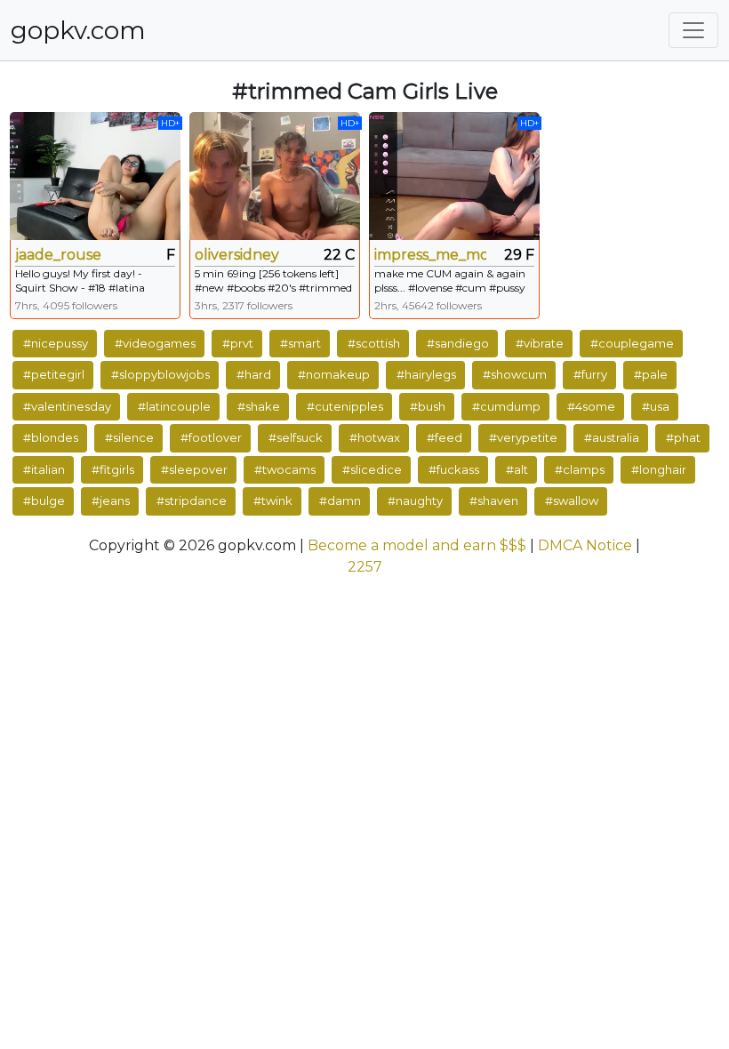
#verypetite (523, 437)
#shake (258, 406)
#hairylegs (426, 374)
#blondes (50, 437)
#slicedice (372, 469)
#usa (655, 406)
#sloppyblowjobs (160, 374)
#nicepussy (55, 343)
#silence (129, 437)
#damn (340, 500)
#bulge (44, 500)
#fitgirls (113, 469)
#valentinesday (67, 406)
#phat (683, 437)
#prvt (237, 343)
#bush (427, 406)
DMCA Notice (585, 545)
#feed (444, 437)
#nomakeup (334, 374)
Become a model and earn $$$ (417, 545)
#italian (44, 469)
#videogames (155, 343)
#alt (517, 469)
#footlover (211, 437)
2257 (365, 566)
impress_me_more (430, 254)
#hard (253, 374)
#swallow (571, 500)
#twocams (285, 469)
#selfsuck (295, 437)
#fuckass (454, 469)
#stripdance (191, 500)
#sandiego (458, 343)
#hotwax (374, 437)
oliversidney (237, 254)
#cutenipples (345, 406)
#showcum (515, 374)
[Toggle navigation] (693, 30)
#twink (272, 500)
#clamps (580, 469)
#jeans (111, 500)
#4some (591, 406)
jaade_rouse (58, 254)
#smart (300, 343)
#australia (611, 437)
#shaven (493, 500)
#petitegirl (53, 374)
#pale (651, 374)
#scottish (374, 343)
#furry (590, 374)
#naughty (415, 500)
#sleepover (194, 469)
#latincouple (174, 406)
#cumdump (506, 406)
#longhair (658, 469)
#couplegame (632, 343)
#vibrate (540, 343)
